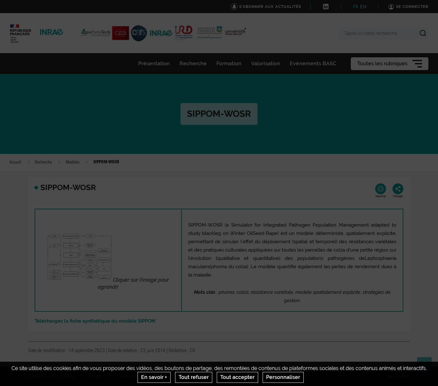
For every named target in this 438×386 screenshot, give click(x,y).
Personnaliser (283, 377)
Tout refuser (194, 377)
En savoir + (154, 377)
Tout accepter (237, 377)
